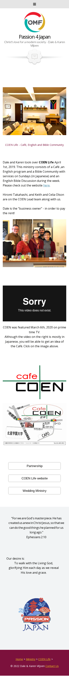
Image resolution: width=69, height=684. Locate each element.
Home (19, 659)
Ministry (30, 659)
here (46, 185)
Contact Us (52, 666)
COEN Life (44, 659)
